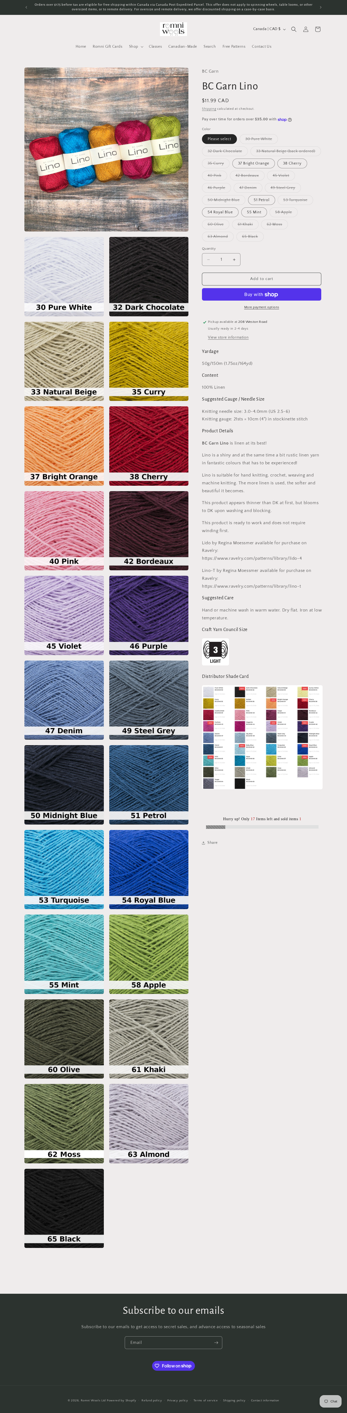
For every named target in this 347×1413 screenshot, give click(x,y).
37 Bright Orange (253, 164)
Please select (219, 139)
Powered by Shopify (121, 1400)
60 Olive (218, 226)
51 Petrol (261, 200)
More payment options (261, 307)
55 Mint (254, 212)
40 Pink (217, 177)
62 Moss (277, 226)
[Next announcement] (321, 7)
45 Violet (284, 177)
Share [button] (212, 843)
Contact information (265, 1400)
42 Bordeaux (250, 177)
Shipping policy (234, 1400)
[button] (136, 46)
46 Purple (219, 189)
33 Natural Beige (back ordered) (288, 152)
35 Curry (219, 165)
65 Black (253, 238)
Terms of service (206, 1400)
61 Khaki (248, 226)
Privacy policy (177, 1400)
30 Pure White (261, 140)
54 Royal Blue (220, 212)
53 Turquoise (298, 201)
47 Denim (250, 189)
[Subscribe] (216, 1342)
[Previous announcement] (26, 7)
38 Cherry (292, 164)
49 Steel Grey (286, 189)
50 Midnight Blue (226, 201)
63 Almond (221, 238)
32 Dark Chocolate (228, 152)
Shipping (209, 109)
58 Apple (286, 213)
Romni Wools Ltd (93, 1400)
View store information (228, 338)
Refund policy (152, 1400)
